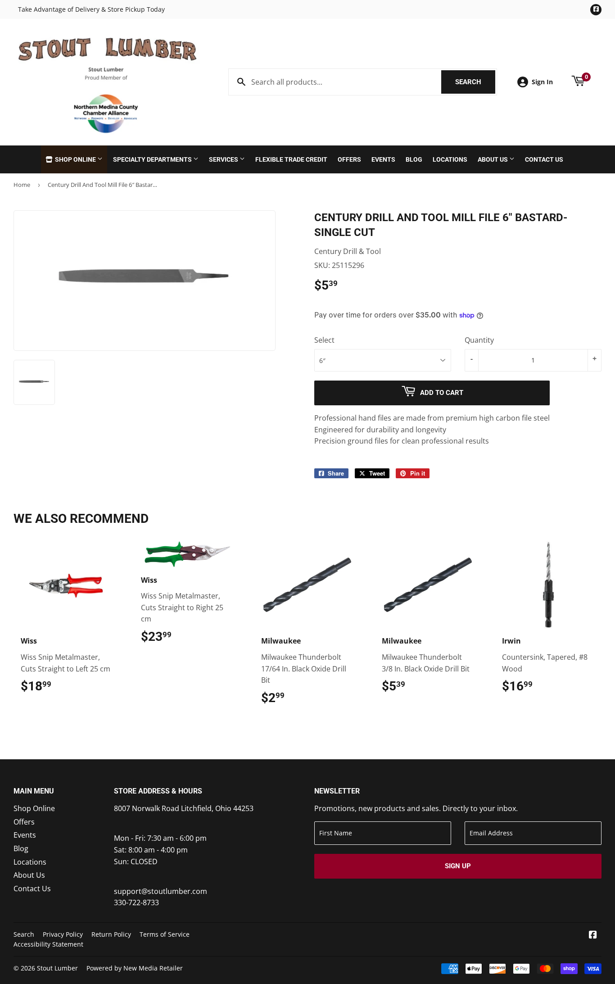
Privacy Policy (63, 934)
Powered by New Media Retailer (134, 968)
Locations (450, 159)
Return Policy (111, 934)
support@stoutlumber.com (160, 891)
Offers (349, 159)
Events (383, 159)
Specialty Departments (153, 159)
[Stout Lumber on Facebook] (593, 935)
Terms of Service (165, 934)
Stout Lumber (57, 968)
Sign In (542, 81)
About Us (493, 159)
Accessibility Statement (48, 944)
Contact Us (544, 159)
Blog (414, 159)
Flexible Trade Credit (291, 159)
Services (224, 159)
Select (324, 340)
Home (22, 185)
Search (475, 82)
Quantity (479, 340)
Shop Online (75, 159)
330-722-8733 (136, 902)
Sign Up (458, 866)
